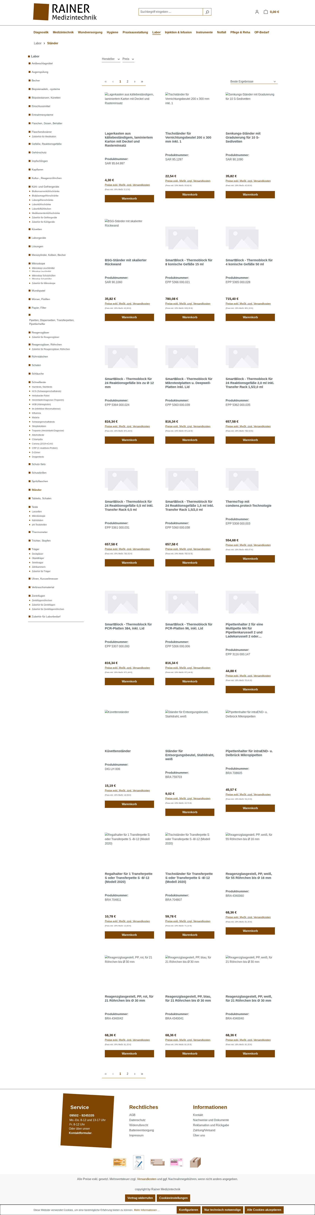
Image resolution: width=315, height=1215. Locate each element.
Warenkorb (129, 198)
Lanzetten (37, 511)
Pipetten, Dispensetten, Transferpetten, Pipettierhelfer (51, 322)
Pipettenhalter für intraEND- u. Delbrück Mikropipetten (249, 753)
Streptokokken (39, 426)
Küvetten (37, 229)
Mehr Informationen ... (147, 1209)
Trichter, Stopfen (41, 540)
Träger (35, 549)
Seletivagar (37, 562)
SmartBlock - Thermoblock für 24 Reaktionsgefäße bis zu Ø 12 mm (129, 383)
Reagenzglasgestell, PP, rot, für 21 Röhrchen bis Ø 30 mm (129, 998)
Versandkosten (146, 1179)
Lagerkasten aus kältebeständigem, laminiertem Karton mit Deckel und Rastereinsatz (129, 139)
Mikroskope (38, 263)
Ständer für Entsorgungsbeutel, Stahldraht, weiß (189, 755)
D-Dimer (36, 452)
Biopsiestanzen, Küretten (46, 97)
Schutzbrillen (39, 472)
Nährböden (37, 520)
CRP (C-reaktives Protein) (45, 448)
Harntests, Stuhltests (42, 387)
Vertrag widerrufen (140, 1198)
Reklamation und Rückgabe (211, 1125)
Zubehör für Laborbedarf (46, 616)
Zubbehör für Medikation (44, 136)
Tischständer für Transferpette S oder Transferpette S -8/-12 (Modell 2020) (189, 878)
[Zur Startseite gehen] (65, 11)
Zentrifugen (38, 595)
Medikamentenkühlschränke (46, 213)
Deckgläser (37, 554)
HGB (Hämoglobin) (41, 404)
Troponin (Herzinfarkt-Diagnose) (48, 430)
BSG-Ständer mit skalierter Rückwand (126, 262)
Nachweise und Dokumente (211, 1120)
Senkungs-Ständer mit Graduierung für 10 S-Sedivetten (243, 137)
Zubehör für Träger (41, 571)
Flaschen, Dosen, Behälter (47, 123)
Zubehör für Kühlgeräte (43, 222)
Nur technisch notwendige (222, 1209)
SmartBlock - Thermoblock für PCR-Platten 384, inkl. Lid (128, 626)
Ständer (36, 489)
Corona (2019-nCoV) (42, 443)
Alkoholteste (38, 435)
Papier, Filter (39, 307)
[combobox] (171, 11)
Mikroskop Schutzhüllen (44, 275)
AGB (132, 1114)
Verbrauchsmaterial (43, 587)
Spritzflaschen (40, 481)
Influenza (36, 413)
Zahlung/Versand (204, 1130)
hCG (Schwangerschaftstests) (46, 391)
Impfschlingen (40, 160)
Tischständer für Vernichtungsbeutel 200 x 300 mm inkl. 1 (188, 137)
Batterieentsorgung (141, 1130)
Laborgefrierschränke (42, 200)
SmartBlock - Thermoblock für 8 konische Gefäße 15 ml (188, 262)
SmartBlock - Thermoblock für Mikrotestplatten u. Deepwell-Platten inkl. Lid (188, 383)
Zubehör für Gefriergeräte (44, 217)
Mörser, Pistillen (41, 299)
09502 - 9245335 (81, 1115)
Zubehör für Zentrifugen (43, 605)
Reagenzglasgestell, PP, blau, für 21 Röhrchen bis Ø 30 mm (188, 998)
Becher (36, 80)
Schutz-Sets (39, 464)
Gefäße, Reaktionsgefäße (47, 143)
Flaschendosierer (42, 131)
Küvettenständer (118, 751)
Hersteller (108, 58)
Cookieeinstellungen (173, 1198)
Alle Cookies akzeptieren (264, 1209)
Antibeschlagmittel (42, 63)
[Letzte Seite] (142, 82)
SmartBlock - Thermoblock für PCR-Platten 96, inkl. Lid (188, 626)
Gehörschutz (39, 152)
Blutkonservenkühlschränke (45, 191)
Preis (126, 58)
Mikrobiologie (38, 516)
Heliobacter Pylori (41, 395)
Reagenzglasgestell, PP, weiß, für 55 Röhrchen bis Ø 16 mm (249, 876)
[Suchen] (207, 11)
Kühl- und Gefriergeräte (45, 186)
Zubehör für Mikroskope (43, 283)
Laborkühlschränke (41, 204)
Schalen (36, 365)
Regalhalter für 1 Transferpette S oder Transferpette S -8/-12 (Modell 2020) (128, 878)
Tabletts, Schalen (41, 498)
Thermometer (40, 532)
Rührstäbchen (40, 356)
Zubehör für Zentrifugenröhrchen (48, 609)
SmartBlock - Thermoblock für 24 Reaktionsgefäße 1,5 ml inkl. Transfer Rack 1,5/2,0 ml (189, 505)
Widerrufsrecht (138, 1125)
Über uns (199, 1135)
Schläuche (38, 373)
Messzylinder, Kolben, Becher (49, 254)
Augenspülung (40, 71)
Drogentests (38, 457)
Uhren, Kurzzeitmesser (45, 578)
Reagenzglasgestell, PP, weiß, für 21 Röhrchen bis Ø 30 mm (249, 998)
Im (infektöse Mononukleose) (46, 408)
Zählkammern (39, 567)
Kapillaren (37, 169)
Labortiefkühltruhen (41, 209)
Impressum (136, 1135)
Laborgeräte (39, 237)
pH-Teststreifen (39, 524)
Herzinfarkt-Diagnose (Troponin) (48, 400)
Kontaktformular (80, 1133)
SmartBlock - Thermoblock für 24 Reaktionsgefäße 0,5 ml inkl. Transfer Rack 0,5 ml (129, 505)
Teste (35, 506)
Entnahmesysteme (42, 114)
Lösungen (37, 246)
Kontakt (198, 1114)
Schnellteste (39, 382)
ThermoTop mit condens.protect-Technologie (248, 503)
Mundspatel (38, 290)
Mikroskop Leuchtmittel (43, 268)
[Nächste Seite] (134, 82)
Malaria (35, 417)
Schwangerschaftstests (43, 422)
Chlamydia (37, 439)
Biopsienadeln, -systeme (46, 89)
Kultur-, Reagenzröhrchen (47, 178)
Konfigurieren (188, 1209)
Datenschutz (137, 1120)
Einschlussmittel (41, 106)
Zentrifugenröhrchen (42, 600)
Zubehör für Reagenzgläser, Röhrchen (51, 349)
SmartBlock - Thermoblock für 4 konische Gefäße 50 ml (249, 262)
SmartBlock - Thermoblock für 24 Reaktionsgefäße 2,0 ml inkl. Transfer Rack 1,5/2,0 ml (250, 383)
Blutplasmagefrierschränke (45, 195)
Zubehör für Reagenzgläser (45, 337)
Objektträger (38, 558)
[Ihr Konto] (257, 11)
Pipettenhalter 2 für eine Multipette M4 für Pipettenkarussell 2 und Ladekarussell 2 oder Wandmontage (244, 630)
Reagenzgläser (40, 332)
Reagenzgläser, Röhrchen (47, 344)
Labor (35, 56)
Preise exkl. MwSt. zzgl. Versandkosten (127, 184)
